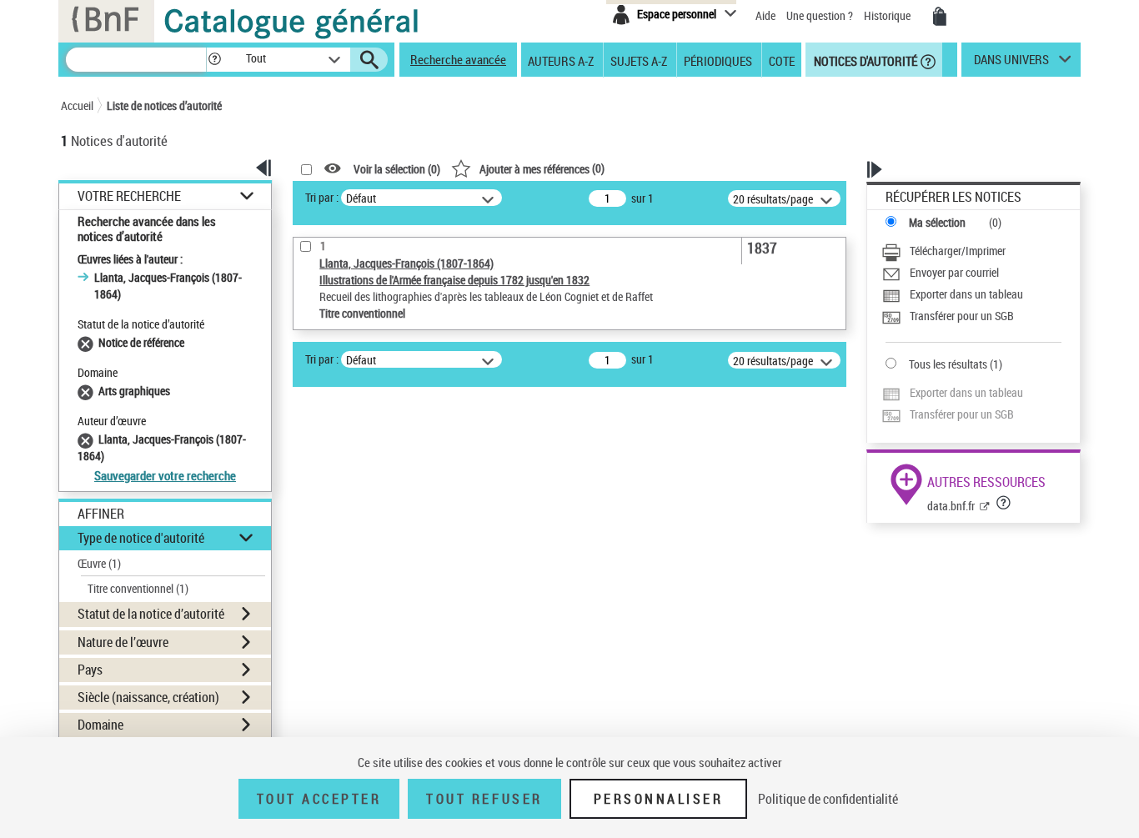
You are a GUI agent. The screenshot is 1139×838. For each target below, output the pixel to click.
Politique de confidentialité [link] (828, 799)
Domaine (100, 724)
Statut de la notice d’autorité (151, 614)
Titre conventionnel (138, 588)
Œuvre (99, 563)
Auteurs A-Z (561, 60)
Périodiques (718, 60)
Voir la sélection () (397, 169)
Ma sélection (937, 222)
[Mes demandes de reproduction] (940, 17)
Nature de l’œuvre (123, 642)
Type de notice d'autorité (141, 538)
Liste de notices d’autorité (164, 105)
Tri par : (322, 197)
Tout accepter (319, 799)
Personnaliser (659, 799)
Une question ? (821, 15)
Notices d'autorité (864, 60)
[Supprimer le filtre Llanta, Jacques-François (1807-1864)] (88, 439)
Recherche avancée (458, 59)
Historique (888, 15)
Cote (782, 60)
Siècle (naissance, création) (148, 697)
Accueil (77, 105)
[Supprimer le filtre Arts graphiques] (88, 391)
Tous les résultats (948, 364)
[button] (214, 60)
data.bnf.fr (951, 506)
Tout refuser (484, 799)
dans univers (1011, 63)
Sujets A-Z (638, 60)
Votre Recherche (129, 196)
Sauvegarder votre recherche (165, 475)
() (542, 168)
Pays (90, 669)
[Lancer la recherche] (369, 60)
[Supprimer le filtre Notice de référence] (88, 342)
